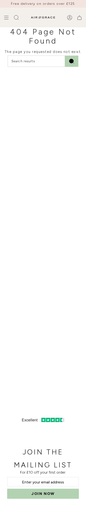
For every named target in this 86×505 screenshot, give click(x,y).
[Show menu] (6, 17)
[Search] (71, 61)
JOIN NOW (43, 493)
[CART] (79, 17)
